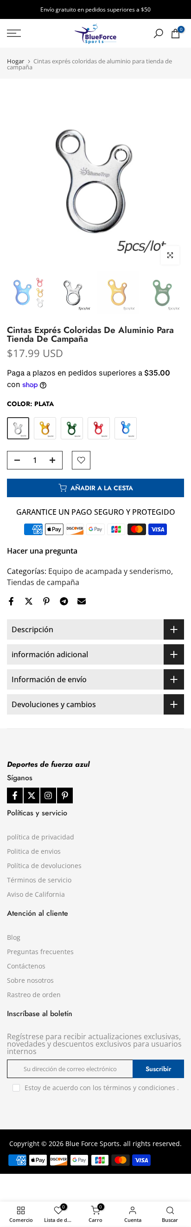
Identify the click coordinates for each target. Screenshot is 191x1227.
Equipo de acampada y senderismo (109, 571)
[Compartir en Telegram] (64, 601)
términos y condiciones (139, 1087)
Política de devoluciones (44, 865)
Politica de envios (34, 851)
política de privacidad (40, 836)
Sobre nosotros (30, 980)
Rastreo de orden (34, 994)
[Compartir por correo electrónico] (81, 601)
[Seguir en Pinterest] (65, 795)
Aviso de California (36, 894)
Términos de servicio (39, 880)
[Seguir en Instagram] (48, 795)
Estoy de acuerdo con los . (102, 1087)
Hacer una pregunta (42, 551)
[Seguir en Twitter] (31, 795)
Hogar (15, 61)
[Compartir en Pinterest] (46, 601)
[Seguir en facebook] (15, 795)
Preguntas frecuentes (40, 951)
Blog (13, 937)
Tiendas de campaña (43, 582)
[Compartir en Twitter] (29, 601)
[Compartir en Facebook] (11, 601)
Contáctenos (26, 966)
